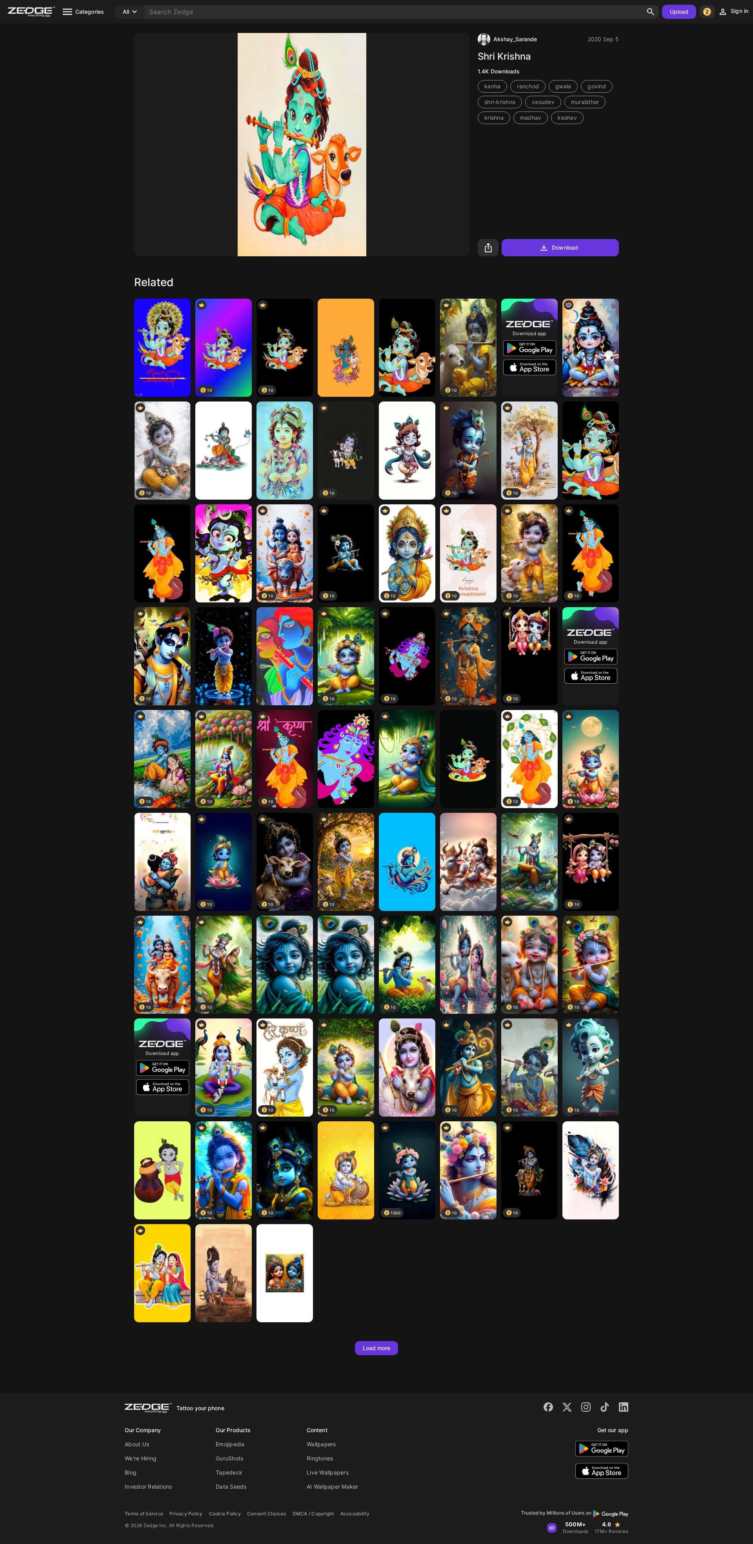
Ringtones (320, 1458)
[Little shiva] (468, 862)
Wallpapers (321, 1444)
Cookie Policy (225, 1514)
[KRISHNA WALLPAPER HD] (346, 759)
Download (565, 247)
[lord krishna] (162, 553)
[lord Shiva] (590, 348)
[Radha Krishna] (468, 965)
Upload (679, 11)
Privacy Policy (186, 1514)
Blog (130, 1472)
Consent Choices (266, 1514)
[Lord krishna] (346, 965)
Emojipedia (230, 1444)
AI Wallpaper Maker (332, 1486)
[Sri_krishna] (407, 451)
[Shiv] (223, 1273)
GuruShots (229, 1458)
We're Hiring (140, 1458)
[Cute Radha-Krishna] (162, 1273)
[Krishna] (162, 348)
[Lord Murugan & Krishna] (284, 1273)
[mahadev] (223, 553)
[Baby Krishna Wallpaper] (223, 656)
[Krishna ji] (407, 348)
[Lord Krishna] (590, 451)
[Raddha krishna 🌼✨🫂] (346, 348)
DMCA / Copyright (313, 1514)
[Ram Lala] (284, 451)
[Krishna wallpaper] (346, 1170)
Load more (377, 1348)
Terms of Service (144, 1514)
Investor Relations (148, 1486)
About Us (137, 1444)
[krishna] (407, 759)
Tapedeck (229, 1472)
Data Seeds (231, 1486)
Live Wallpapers (328, 1472)
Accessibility (354, 1514)
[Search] (650, 11)
